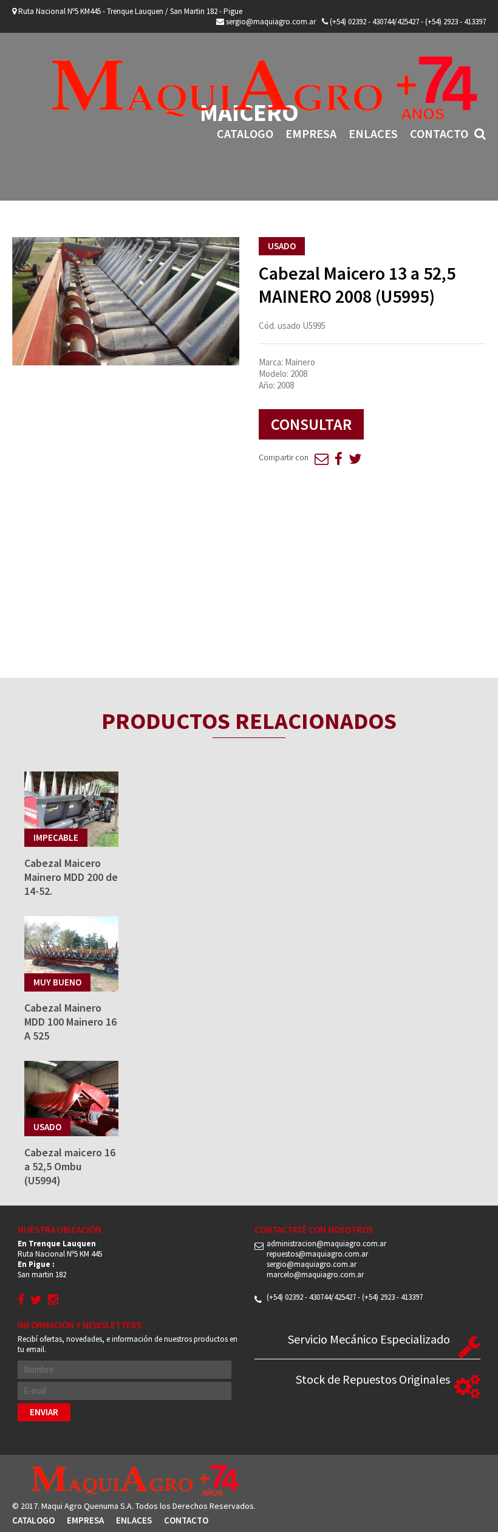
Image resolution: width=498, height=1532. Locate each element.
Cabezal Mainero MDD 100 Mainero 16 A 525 (70, 1022)
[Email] (322, 459)
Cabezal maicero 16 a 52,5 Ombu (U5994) (69, 1166)
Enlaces (373, 133)
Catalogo (245, 133)
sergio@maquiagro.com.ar (270, 21)
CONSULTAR (311, 424)
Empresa (310, 133)
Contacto (439, 133)
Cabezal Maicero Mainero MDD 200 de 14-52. (71, 877)
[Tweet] (355, 459)
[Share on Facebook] (339, 459)
